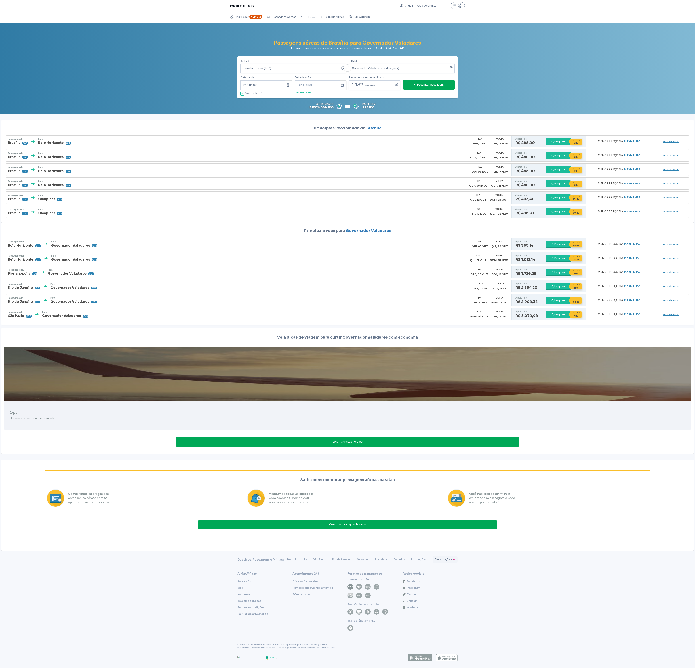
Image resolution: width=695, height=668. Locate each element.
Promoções (418, 559)
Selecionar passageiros (374, 84)
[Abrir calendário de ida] (288, 85)
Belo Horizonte (297, 559)
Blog (240, 587)
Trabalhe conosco (249, 601)
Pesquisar (559, 141)
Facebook (413, 581)
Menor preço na (619, 141)
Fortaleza (381, 559)
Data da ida (247, 77)
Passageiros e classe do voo (367, 77)
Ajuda (409, 5)
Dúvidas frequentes (305, 581)
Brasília (374, 128)
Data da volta (303, 77)
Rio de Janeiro (341, 559)
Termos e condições (250, 607)
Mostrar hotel (253, 93)
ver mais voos (671, 141)
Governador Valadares (368, 230)
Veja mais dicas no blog (347, 441)
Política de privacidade (252, 614)
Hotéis (311, 17)
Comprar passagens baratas (347, 524)
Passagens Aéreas (284, 17)
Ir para (353, 60)
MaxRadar (248, 16)
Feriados (399, 559)
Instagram (413, 587)
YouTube (412, 607)
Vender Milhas (335, 16)
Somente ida (303, 92)
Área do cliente (426, 5)
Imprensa (243, 594)
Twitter (411, 594)
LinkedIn (412, 601)
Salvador (363, 559)
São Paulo (319, 559)
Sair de (244, 60)
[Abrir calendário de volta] (343, 85)
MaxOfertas (362, 16)
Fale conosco (301, 594)
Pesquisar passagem (430, 84)
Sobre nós (244, 581)
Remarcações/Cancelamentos (312, 587)
